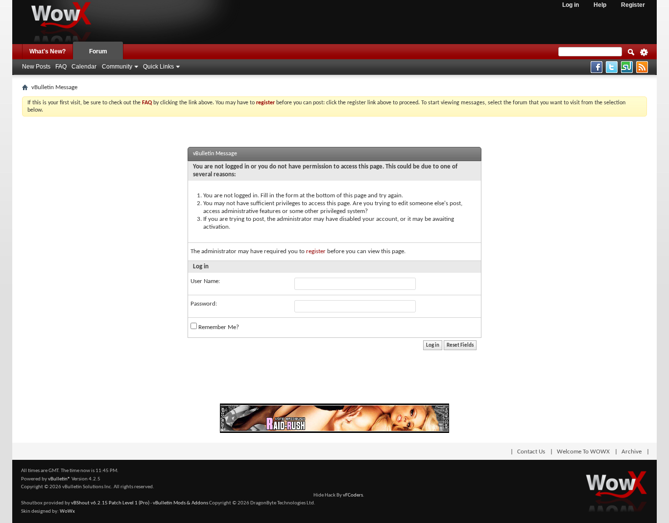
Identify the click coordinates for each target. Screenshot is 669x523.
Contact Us (531, 452)
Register (633, 4)
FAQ (61, 66)
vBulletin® (59, 479)
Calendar (84, 66)
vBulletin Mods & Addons (180, 503)
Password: (204, 304)
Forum (98, 51)
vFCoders (353, 495)
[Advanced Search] (644, 55)
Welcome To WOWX (583, 452)
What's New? (47, 51)
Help (600, 4)
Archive (631, 452)
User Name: (205, 281)
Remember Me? (218, 327)
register (316, 251)
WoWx (67, 511)
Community (117, 66)
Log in (570, 4)
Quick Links (158, 66)
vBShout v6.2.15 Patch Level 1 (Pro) (110, 503)
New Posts (36, 66)
